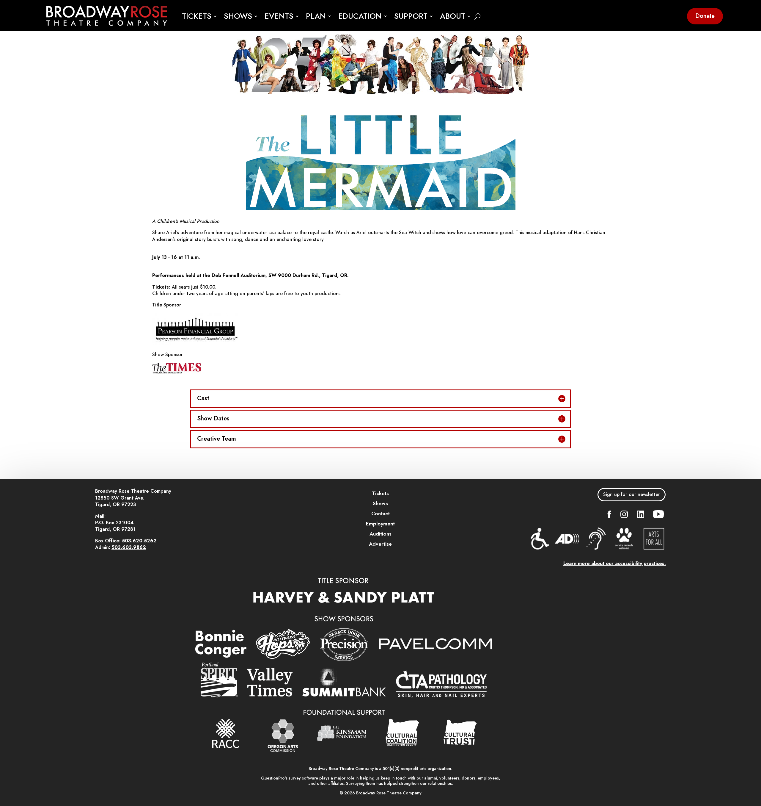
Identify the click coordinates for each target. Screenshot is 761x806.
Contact (380, 513)
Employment (380, 523)
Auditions (380, 533)
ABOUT (452, 16)
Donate (705, 16)
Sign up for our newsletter (631, 494)
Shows (380, 503)
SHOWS (238, 16)
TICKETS (196, 16)
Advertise (380, 543)
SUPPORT (410, 16)
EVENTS (279, 16)
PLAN (316, 16)
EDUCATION (360, 16)
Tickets (380, 493)
